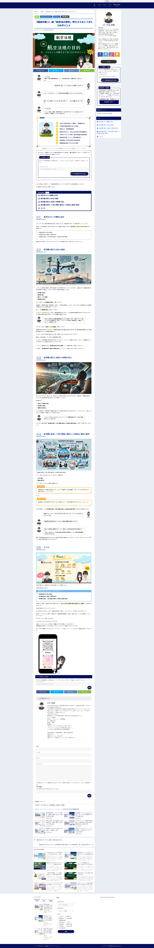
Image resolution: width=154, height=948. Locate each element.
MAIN (37, 16)
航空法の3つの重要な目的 (48, 195)
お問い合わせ (40, 946)
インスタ (61, 628)
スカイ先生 (51, 703)
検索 (66, 931)
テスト (38, 805)
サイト (38, 758)
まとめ (42, 208)
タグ (59, 914)
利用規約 (107, 1)
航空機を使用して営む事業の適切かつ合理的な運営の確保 (59, 205)
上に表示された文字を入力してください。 (48, 788)
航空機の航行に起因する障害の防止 (51, 201)
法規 (58, 805)
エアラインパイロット (46, 16)
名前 (37, 746)
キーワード (61, 901)
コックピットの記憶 (80, 148)
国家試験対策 (65, 16)
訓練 (63, 805)
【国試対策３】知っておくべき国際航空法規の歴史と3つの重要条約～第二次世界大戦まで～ (65, 844)
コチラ (56, 93)
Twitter (56, 628)
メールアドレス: (40, 681)
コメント (39, 763)
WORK (50, 900)
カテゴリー (61, 908)
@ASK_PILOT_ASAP (51, 148)
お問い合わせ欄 (71, 628)
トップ (34, 946)
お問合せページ (104, 95)
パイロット (45, 805)
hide (47, 192)
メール (38, 752)
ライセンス (56, 16)
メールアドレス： (44, 166)
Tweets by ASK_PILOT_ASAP (107, 897)
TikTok (109, 61)
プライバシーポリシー (116, 1)
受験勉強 (52, 805)
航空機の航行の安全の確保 (48, 198)
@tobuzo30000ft (66, 148)
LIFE (44, 900)
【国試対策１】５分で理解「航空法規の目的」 (49, 840)
